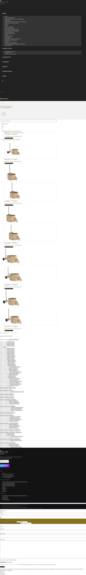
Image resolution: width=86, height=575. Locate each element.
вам (6, 521)
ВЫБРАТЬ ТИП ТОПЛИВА (4, 378)
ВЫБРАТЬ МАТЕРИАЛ (4, 368)
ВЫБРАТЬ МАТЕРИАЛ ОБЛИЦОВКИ (6, 393)
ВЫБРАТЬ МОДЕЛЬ (3, 356)
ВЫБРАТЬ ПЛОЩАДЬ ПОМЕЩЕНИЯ (6, 395)
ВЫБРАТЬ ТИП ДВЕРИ (4, 401)
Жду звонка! (30, 521)
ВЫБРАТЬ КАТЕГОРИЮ (4, 339)
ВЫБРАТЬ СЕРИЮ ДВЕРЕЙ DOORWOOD (7, 398)
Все (3, 127)
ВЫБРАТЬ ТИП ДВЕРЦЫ (4, 402)
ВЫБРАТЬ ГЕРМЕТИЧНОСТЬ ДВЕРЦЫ (7, 405)
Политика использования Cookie (8, 484)
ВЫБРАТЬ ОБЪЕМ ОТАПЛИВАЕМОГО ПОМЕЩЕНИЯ (9, 428)
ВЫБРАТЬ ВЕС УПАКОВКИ (5, 416)
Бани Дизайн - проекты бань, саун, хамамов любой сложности (14, 495)
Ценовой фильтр (3, 332)
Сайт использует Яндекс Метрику (10, 505)
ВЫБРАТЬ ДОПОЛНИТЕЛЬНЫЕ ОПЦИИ (7, 386)
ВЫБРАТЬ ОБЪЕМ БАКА (4, 418)
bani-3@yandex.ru (8, 477)
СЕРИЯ (1, 347)
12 (2, 125)
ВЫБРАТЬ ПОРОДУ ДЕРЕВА (5, 410)
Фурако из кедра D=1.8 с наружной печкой (13, 328)
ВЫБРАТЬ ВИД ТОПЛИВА (4, 366)
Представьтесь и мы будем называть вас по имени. (10, 523)
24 (2, 126)
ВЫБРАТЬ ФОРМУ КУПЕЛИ (5, 408)
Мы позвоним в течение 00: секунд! (8, 521)
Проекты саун (5, 498)
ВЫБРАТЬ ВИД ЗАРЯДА (4, 403)
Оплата (3, 489)
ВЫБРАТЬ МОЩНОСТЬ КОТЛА (5, 391)
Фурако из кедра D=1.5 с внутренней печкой (13, 136)
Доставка (4, 488)
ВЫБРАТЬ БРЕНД (3, 341)
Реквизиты (4, 491)
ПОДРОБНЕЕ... (2, 574)
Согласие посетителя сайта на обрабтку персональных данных (14, 481)
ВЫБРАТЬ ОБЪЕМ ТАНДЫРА (5, 436)
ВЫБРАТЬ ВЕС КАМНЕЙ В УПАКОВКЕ (7, 411)
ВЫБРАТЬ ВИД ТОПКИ (4, 374)
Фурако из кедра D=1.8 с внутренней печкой (13, 203)
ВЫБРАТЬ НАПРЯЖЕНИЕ (4, 426)
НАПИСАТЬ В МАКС (4, 465)
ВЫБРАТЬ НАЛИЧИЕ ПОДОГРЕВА (6, 414)
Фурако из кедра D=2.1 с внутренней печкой (13, 245)
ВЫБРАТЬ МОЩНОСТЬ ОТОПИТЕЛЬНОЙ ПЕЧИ (8, 422)
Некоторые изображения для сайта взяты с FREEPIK (14, 507)
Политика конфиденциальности (8, 483)
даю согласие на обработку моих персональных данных (45, 564)
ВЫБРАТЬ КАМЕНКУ (4, 377)
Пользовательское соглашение (8, 485)
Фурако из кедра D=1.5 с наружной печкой (13, 161)
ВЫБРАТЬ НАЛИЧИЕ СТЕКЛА (5, 407)
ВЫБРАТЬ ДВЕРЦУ (3, 376)
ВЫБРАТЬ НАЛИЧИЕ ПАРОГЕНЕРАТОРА (7, 441)
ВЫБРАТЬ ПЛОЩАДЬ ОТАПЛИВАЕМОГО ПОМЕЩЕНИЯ (10, 431)
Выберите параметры (9, 138)
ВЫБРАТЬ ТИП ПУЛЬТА (4, 444)
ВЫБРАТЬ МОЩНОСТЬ (4, 369)
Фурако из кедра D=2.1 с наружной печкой (13, 286)
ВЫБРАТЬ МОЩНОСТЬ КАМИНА (6, 389)
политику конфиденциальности (27, 564)
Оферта (3, 487)
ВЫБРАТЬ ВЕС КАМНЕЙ (4, 373)
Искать (1, 89)
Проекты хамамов (5, 499)
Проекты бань (5, 496)
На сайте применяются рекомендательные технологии (15, 504)
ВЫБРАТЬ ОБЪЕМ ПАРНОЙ (5, 372)
